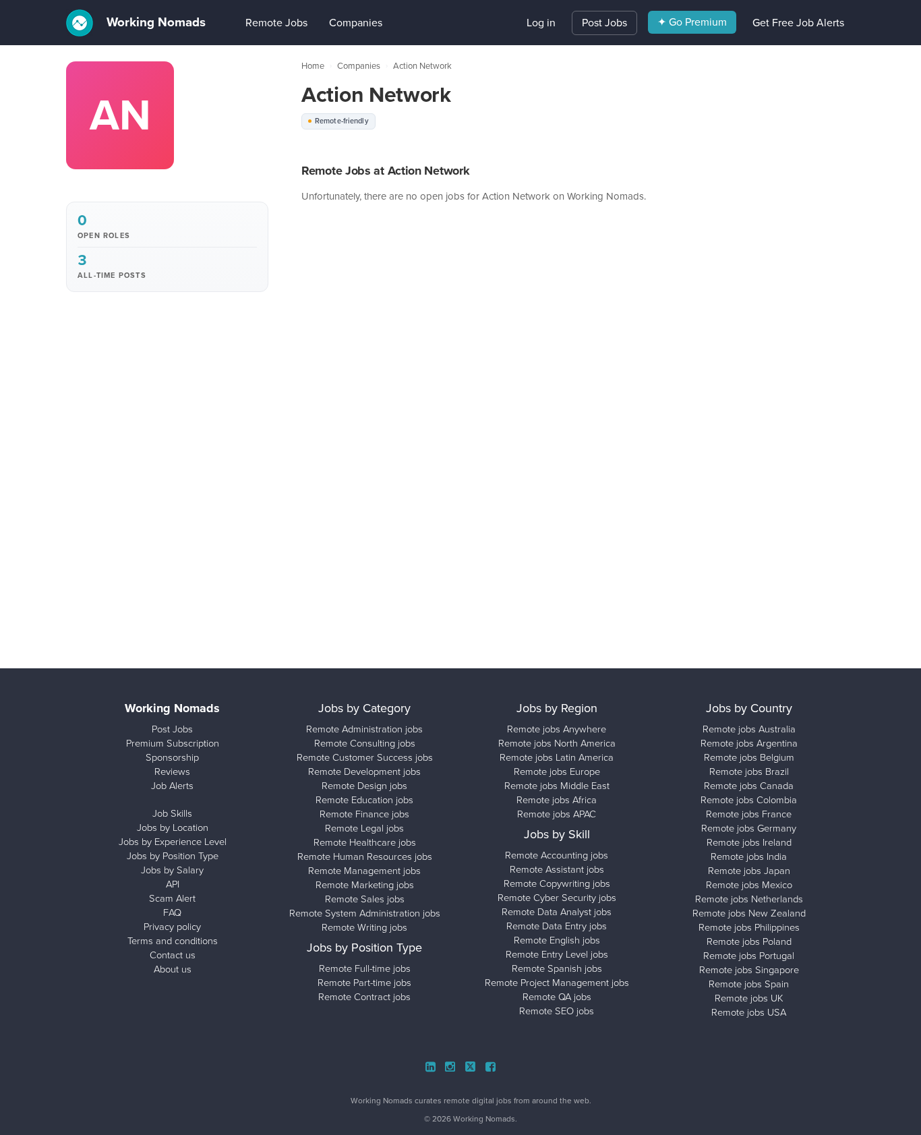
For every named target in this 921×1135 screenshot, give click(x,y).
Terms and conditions (172, 940)
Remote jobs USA (748, 1012)
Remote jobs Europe (557, 771)
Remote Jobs (256, 22)
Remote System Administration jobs (364, 913)
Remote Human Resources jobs (364, 856)
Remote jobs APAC (556, 814)
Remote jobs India (749, 856)
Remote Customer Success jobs (365, 757)
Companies (335, 22)
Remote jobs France (749, 814)
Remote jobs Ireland (749, 842)
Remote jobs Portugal (748, 955)
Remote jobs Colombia (749, 799)
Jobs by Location (172, 827)
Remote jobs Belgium (749, 757)
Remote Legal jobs (364, 828)
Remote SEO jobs (556, 1010)
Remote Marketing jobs (365, 884)
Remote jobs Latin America (557, 757)
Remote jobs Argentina (749, 743)
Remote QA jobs (557, 996)
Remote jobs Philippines (749, 927)
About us (172, 969)
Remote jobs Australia (749, 729)
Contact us (173, 955)
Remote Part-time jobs (364, 982)
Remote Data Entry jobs (556, 926)
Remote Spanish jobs (557, 968)
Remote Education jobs (364, 799)
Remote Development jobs (364, 771)
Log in (541, 22)
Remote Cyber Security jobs (557, 897)
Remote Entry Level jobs (557, 954)
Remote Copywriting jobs (557, 883)
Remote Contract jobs (364, 996)
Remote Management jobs (364, 870)
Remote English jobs (557, 940)
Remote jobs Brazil (749, 771)
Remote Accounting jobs (556, 855)
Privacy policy (172, 926)
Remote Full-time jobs (365, 968)
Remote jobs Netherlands (749, 899)
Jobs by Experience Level (173, 841)
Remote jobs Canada (749, 785)
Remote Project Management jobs (557, 982)
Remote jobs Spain (749, 984)
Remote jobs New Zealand (749, 913)
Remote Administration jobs (364, 729)
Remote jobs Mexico (749, 884)
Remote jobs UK (749, 998)
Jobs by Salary (172, 870)
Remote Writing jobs (364, 927)
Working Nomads (154, 22)
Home (312, 65)
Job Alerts (172, 785)
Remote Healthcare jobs (365, 842)
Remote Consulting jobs (364, 743)
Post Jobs (604, 22)
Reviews (172, 771)
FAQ (172, 912)
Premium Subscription (172, 743)
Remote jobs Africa (556, 799)
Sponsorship (172, 757)
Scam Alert (172, 898)
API (172, 884)
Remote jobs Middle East (557, 785)
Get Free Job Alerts (798, 22)
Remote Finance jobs (364, 814)
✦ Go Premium (692, 22)
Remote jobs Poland (749, 941)
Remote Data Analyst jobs (557, 911)
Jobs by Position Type (172, 855)
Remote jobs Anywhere (556, 729)
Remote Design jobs (364, 785)
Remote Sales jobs (365, 899)
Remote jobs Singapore (749, 969)
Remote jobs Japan (749, 870)
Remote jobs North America (557, 743)
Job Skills (172, 813)
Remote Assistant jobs (557, 869)
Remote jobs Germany (748, 828)
